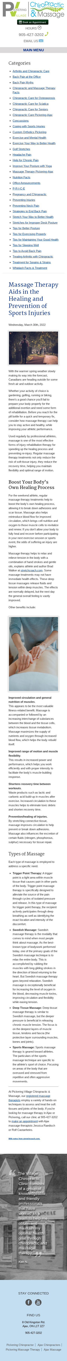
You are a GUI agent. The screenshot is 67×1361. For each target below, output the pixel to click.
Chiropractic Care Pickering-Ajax (32, 114)
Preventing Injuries (24, 199)
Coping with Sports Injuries (29, 126)
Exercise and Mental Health (29, 137)
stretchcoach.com (32, 570)
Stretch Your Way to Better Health (33, 216)
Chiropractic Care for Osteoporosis (34, 98)
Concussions (21, 120)
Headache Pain (22, 154)
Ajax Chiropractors (49, 1344)
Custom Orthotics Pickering (29, 132)
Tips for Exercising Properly (29, 234)
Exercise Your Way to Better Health (34, 143)
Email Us (31, 41)
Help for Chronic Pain (26, 160)
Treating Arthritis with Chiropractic (33, 256)
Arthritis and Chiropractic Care (31, 71)
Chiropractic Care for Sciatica (30, 103)
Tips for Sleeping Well (26, 245)
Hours (31, 28)
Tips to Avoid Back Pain (27, 251)
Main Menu (33, 50)
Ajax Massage (52, 1349)
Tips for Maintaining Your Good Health (35, 239)
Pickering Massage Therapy (23, 1349)
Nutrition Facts (21, 177)
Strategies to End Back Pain (30, 211)
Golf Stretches (21, 149)
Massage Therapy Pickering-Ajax (33, 171)
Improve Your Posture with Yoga (32, 166)
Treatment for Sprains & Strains (32, 262)
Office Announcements (26, 182)
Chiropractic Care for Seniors (30, 109)
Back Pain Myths (23, 82)
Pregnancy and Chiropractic (30, 194)
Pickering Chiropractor (20, 1344)
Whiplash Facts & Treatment (30, 267)
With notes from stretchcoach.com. (24, 1139)
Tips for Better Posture (26, 228)
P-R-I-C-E (19, 188)
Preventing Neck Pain (26, 205)
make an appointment (25, 1121)
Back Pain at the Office (27, 76)
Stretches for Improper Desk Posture (35, 222)
